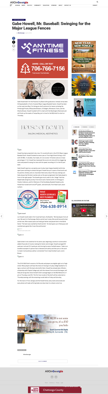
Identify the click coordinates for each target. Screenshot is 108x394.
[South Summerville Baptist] (42, 333)
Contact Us (67, 5)
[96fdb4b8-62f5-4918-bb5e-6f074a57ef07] (84, 95)
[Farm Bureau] (54, 393)
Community (37, 5)
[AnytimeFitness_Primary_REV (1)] (42, 57)
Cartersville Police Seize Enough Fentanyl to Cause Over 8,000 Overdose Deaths (87, 150)
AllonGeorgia (21, 33)
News (23, 5)
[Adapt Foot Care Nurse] (84, 122)
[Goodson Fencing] (84, 72)
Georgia (17, 5)
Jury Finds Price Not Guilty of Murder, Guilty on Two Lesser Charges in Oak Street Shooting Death (87, 165)
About (60, 5)
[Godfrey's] (42, 78)
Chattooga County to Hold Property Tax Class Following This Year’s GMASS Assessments (86, 143)
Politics (29, 5)
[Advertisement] (84, 188)
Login (62, 383)
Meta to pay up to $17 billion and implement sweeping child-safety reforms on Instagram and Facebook (87, 173)
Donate (95, 5)
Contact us (52, 383)
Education (46, 5)
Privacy (57, 383)
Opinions (53, 5)
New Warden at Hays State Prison (86, 156)
